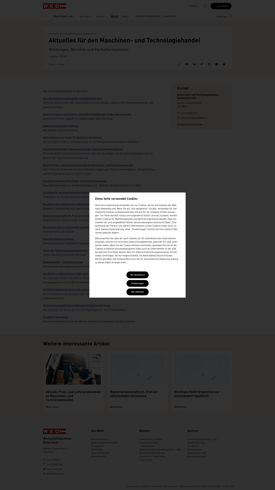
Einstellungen (137, 283)
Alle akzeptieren (137, 275)
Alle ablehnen (137, 292)
